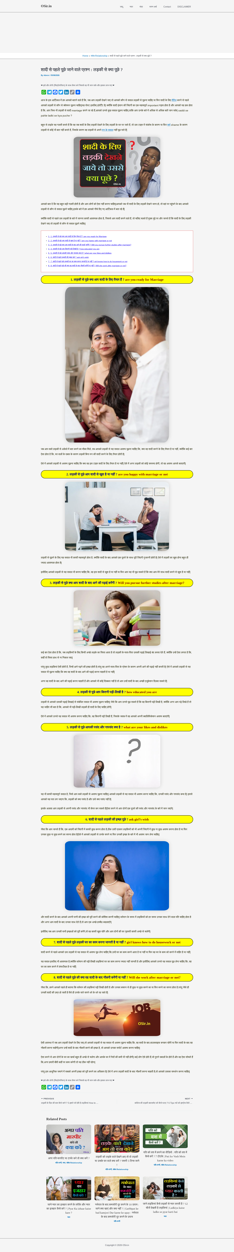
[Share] (78, 92)
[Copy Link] (72, 92)
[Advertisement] (117, 33)
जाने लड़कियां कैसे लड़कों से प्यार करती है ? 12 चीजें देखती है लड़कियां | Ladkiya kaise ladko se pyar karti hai (165, 1207)
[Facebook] (55, 92)
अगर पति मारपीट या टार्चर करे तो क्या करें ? (69, 1158)
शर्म (168, 124)
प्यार (131, 7)
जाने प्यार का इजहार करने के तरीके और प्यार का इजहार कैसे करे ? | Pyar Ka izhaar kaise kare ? (68, 1208)
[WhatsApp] (44, 92)
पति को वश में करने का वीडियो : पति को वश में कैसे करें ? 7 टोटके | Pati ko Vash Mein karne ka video (165, 1156)
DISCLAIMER (184, 7)
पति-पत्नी (58, 1163)
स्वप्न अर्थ (153, 7)
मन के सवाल (107, 130)
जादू (121, 7)
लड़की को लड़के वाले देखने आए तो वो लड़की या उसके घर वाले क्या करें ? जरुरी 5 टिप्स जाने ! (117, 1160)
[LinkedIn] (66, 92)
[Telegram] (49, 92)
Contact (167, 7)
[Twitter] (61, 92)
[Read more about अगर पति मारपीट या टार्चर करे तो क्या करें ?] (68, 1139)
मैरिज (174, 100)
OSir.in (46, 6)
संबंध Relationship (74, 1163)
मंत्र (141, 7)
